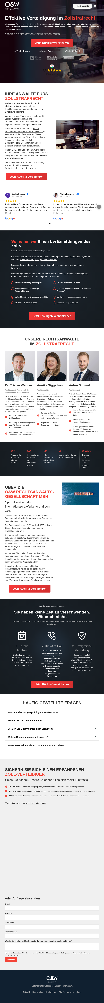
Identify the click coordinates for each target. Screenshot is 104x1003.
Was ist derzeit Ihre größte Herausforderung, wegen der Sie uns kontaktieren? (38, 941)
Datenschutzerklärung (81, 953)
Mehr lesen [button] (10, 213)
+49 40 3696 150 (82, 6)
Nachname (9, 922)
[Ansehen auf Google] (7, 195)
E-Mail (7, 904)
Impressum (68, 986)
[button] (95, 6)
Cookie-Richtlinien (52, 986)
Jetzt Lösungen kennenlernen (52, 316)
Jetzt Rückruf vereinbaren (52, 43)
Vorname (9, 913)
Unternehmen (11, 932)
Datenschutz (37, 986)
